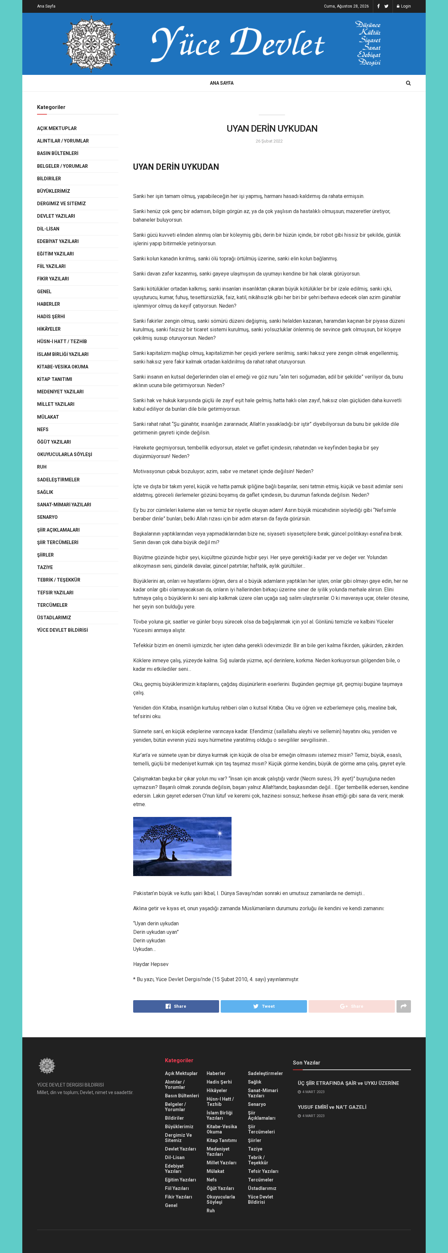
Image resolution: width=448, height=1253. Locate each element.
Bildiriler (49, 178)
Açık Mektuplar (57, 128)
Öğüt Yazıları (54, 442)
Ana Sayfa (46, 6)
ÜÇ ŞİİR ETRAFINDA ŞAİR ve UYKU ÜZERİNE (348, 1083)
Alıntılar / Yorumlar (63, 140)
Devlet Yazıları (56, 216)
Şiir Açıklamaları (58, 530)
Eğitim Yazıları (55, 253)
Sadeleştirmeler (58, 479)
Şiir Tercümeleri (57, 542)
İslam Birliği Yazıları (63, 354)
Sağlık (45, 492)
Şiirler (45, 555)
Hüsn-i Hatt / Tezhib (62, 341)
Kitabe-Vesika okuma (62, 366)
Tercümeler (52, 605)
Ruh (42, 467)
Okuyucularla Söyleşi (64, 454)
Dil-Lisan (48, 228)
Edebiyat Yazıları (58, 241)
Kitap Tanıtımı (54, 379)
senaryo (47, 517)
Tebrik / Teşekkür (58, 580)
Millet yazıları (55, 404)
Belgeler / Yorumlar (62, 166)
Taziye (45, 567)
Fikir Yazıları (53, 278)
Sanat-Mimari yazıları (64, 504)
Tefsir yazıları (55, 592)
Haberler (48, 304)
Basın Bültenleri (57, 153)
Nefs (43, 429)
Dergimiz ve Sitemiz (61, 203)
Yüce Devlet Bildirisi (62, 630)
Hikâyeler (49, 329)
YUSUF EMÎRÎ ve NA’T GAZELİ (332, 1107)
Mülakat (48, 417)
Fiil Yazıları (51, 266)
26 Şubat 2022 (269, 141)
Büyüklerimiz (53, 191)
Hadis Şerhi (51, 316)
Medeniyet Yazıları (60, 391)
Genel (44, 291)
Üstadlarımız (54, 617)
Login (405, 6)
